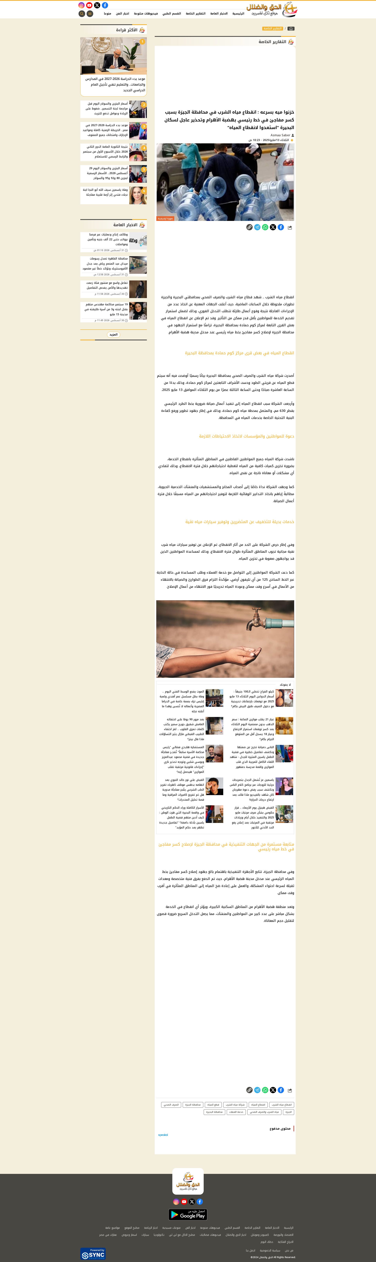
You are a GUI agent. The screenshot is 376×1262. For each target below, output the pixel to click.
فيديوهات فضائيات (210, 1235)
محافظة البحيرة (214, 1112)
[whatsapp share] (265, 227)
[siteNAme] (272, 9)
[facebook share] (281, 227)
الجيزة (289, 1112)
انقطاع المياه (177, 318)
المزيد (113, 334)
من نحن (289, 1250)
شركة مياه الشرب (235, 1105)
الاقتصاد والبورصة (283, 1235)
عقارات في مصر (108, 1235)
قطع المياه (285, 383)
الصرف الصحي (171, 1105)
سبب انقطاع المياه (255, 403)
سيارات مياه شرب (174, 545)
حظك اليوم (267, 1242)
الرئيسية (238, 13)
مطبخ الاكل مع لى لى (182, 1235)
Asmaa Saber (281, 135)
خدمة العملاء (217, 572)
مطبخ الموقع (132, 1227)
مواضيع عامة (112, 1227)
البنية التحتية (284, 418)
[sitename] (188, 1181)
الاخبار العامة (219, 13)
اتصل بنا (250, 1250)
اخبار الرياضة (151, 1227)
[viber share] (257, 227)
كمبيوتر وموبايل (260, 1235)
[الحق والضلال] (291, 29)
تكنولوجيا (159, 1235)
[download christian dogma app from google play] (188, 1214)
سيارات (145, 1235)
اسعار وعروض (129, 1235)
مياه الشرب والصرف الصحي (222, 297)
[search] (81, 13)
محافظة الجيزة (283, 332)
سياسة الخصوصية (270, 1250)
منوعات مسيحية (171, 1227)
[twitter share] (273, 227)
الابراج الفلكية (285, 1242)
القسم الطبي (172, 13)
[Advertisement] (225, 77)
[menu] (89, 13)
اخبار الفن (122, 13)
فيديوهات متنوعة (146, 13)
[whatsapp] (249, 227)
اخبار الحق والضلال (236, 1235)
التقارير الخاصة (196, 13)
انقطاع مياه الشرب (279, 297)
